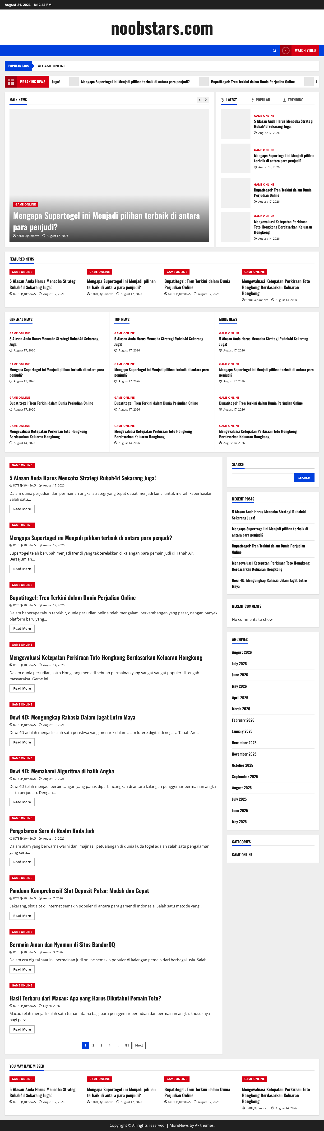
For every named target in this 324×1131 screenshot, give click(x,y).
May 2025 (239, 821)
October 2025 (242, 765)
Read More (24, 509)
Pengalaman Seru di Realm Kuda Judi (51, 830)
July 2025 (239, 799)
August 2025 (242, 787)
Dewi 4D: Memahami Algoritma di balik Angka (61, 770)
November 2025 (244, 754)
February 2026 (243, 720)
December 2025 (244, 742)
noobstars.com (162, 27)
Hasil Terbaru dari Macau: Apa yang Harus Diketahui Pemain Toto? (85, 998)
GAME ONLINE (53, 66)
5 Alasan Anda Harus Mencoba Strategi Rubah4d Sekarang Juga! (235, 124)
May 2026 (239, 686)
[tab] (236, 100)
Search (238, 464)
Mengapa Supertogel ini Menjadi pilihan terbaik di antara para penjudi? (116, 81)
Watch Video (305, 50)
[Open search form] (274, 50)
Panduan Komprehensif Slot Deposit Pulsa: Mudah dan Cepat (79, 890)
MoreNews (179, 1125)
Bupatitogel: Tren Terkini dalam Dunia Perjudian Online (233, 81)
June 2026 (240, 675)
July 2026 (239, 663)
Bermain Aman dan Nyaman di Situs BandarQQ (62, 944)
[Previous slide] (200, 100)
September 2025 (245, 776)
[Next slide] (206, 100)
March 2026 (241, 708)
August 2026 (242, 652)
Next (139, 1045)
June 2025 (240, 810)
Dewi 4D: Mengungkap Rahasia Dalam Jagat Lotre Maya (72, 717)
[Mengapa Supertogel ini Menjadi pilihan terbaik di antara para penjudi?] (109, 175)
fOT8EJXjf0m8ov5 (28, 236)
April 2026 (240, 697)
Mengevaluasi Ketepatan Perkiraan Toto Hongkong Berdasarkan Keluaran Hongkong (235, 227)
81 (127, 1045)
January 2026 (242, 731)
